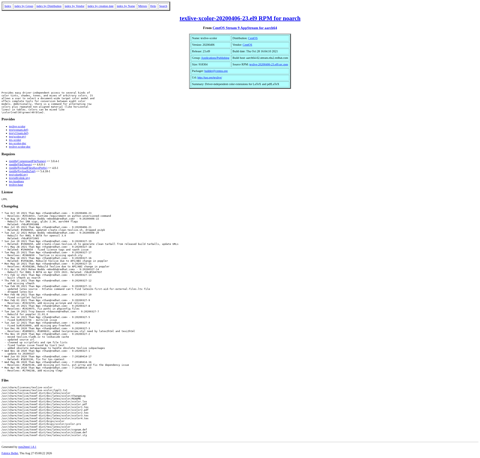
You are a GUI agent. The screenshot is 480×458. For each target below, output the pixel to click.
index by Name (126, 6)
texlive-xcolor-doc (20, 146)
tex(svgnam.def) (18, 129)
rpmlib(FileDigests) (20, 164)
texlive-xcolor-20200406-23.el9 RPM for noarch (240, 18)
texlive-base (16, 184)
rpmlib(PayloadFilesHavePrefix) (28, 167)
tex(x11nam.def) (18, 133)
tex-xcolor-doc (17, 143)
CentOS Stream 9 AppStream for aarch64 (245, 28)
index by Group (23, 6)
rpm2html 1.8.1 (27, 446)
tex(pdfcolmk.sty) (19, 178)
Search (163, 6)
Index (7, 6)
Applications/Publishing (215, 57)
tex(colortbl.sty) (18, 174)
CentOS (253, 38)
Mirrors (142, 6)
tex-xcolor (15, 140)
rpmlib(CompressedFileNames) (27, 161)
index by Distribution (49, 6)
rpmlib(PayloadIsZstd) (22, 171)
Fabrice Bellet (10, 453)
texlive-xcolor (17, 126)
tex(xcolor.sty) (17, 136)
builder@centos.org (216, 71)
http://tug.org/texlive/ (209, 77)
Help (153, 6)
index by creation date (101, 6)
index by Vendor (74, 6)
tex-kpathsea (16, 181)
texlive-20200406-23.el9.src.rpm (268, 64)
